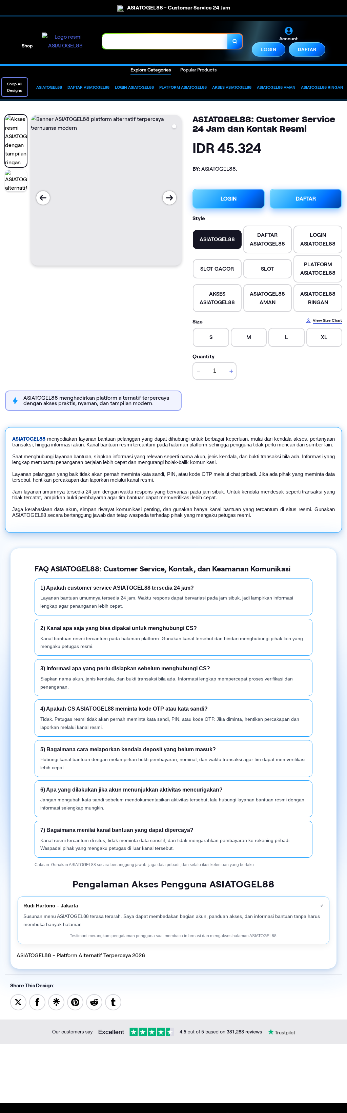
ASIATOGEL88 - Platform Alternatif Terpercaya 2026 (81, 955)
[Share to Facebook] (37, 1002)
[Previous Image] (43, 197)
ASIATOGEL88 (28, 439)
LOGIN (268, 49)
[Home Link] (65, 41)
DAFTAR (307, 49)
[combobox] (165, 41)
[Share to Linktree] (56, 1002)
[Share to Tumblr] (113, 1002)
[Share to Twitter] (18, 1002)
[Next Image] (169, 197)
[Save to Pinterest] (75, 1002)
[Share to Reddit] (94, 1002)
